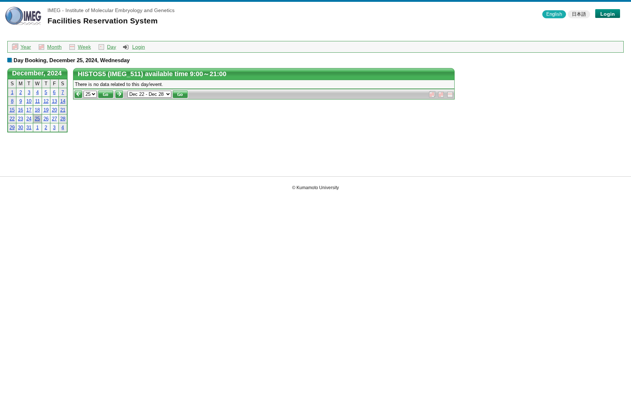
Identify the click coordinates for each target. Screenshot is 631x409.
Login (607, 14)
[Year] (432, 94)
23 (20, 118)
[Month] (441, 94)
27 (54, 118)
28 (62, 118)
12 (46, 101)
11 (37, 101)
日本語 (579, 14)
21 (62, 110)
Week (84, 47)
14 (62, 101)
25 (37, 118)
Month (54, 47)
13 (54, 101)
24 (28, 118)
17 (28, 110)
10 (28, 101)
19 (46, 110)
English (554, 14)
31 (28, 127)
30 (20, 127)
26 (46, 118)
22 (12, 118)
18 (37, 110)
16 (20, 110)
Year (25, 47)
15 (12, 110)
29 (12, 127)
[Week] (450, 94)
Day (111, 47)
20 (54, 110)
